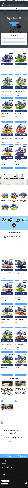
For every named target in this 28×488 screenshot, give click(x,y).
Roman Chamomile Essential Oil (5, 319)
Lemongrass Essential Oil (18, 89)
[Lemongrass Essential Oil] (21, 83)
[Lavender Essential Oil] (21, 152)
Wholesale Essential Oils (14, 213)
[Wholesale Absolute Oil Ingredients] (23, 195)
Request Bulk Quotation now (14, 22)
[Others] (5, 207)
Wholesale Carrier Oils (5, 200)
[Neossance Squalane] (7, 288)
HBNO (3, 486)
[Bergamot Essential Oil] (7, 336)
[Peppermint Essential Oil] (21, 59)
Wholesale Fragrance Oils (14, 201)
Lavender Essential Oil (18, 159)
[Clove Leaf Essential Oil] (7, 360)
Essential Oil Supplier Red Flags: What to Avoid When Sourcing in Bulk (20, 389)
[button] (25, 3)
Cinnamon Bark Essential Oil (19, 319)
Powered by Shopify (6, 486)
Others (5, 212)
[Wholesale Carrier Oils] (5, 195)
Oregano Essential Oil (18, 295)
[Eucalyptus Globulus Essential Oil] (7, 83)
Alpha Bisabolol (17, 367)
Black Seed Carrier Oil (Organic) (19, 272)
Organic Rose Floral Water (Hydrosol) (6, 272)
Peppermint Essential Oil (18, 66)
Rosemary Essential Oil (4, 113)
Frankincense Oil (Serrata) (5, 159)
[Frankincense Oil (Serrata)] (7, 152)
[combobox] (14, 5)
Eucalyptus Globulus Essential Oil (6, 89)
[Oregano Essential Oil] (21, 288)
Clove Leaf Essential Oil (4, 367)
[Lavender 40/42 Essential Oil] (7, 59)
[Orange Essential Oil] (7, 130)
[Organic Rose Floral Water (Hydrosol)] (7, 265)
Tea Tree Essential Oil (18, 113)
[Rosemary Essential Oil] (7, 106)
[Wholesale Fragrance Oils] (14, 195)
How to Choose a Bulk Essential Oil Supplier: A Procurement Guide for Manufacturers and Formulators (7, 413)
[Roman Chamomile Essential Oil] (7, 312)
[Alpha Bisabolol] (21, 360)
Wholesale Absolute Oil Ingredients (22, 201)
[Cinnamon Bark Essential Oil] (21, 312)
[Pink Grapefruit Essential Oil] (21, 130)
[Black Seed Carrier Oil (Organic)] (21, 265)
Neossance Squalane (4, 295)
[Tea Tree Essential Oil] (21, 106)
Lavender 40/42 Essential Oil (5, 66)
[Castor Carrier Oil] (21, 336)
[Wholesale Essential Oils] (14, 207)
